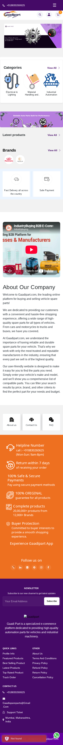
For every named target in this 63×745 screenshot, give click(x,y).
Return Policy (39, 672)
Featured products (13, 658)
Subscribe (52, 601)
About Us (37, 653)
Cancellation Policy (42, 677)
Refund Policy (40, 667)
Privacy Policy (40, 663)
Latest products (11, 667)
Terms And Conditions (44, 658)
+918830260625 (15, 5)
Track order (9, 677)
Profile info (9, 653)
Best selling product (14, 663)
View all (52, 67)
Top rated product (13, 672)
